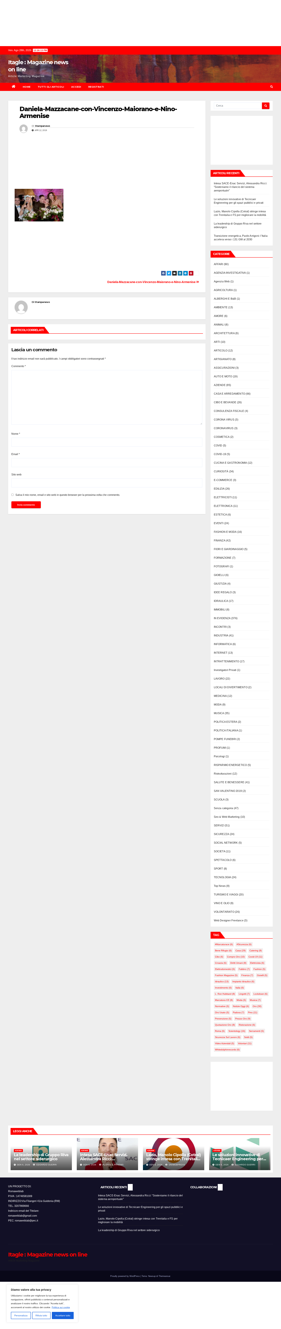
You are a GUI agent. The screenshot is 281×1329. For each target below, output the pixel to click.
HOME (27, 86)
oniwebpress (176, 1165)
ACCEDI (76, 86)
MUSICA (219, 713)
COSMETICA (222, 437)
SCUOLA (219, 799)
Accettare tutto (62, 1315)
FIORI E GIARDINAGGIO (229, 549)
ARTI (217, 342)
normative (222, 1006)
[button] (271, 86)
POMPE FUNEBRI (225, 739)
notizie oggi (241, 1006)
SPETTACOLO (223, 860)
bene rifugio (223, 950)
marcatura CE (224, 1000)
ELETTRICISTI (223, 497)
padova (238, 1012)
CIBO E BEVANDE (225, 402)
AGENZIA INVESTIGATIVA (230, 272)
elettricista (257, 963)
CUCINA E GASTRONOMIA (230, 462)
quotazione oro (225, 1025)
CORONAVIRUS (224, 428)
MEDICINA (220, 696)
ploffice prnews (113, 1165)
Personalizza (20, 1315)
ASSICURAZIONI (224, 367)
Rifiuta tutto (41, 1315)
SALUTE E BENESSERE (229, 782)
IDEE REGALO (223, 592)
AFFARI (218, 264)
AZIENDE (220, 385)
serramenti (256, 1031)
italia (239, 987)
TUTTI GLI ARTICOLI (51, 86)
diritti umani (238, 963)
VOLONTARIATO (224, 911)
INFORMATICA (223, 644)
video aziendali (224, 1043)
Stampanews (42, 125)
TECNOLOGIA (222, 877)
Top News (220, 886)
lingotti (244, 994)
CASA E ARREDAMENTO (229, 393)
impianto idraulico (243, 981)
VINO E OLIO (222, 903)
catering (255, 950)
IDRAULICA (221, 601)
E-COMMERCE (223, 480)
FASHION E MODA (225, 531)
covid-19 (255, 956)
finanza (247, 975)
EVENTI (219, 523)
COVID (218, 445)
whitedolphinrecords (227, 1049)
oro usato (222, 1012)
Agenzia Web (222, 281)
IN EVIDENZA (222, 618)
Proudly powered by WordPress (125, 1276)
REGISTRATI (96, 86)
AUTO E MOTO (223, 376)
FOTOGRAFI (221, 566)
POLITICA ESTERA (225, 721)
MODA (218, 704)
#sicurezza (244, 944)
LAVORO (219, 678)
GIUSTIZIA (220, 583)
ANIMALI (219, 324)
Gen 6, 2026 (23, 1165)
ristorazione (247, 1025)
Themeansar (164, 1276)
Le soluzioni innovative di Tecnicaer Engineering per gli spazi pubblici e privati (237, 1158)
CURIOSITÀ (221, 471)
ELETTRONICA (223, 506)
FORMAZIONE (223, 557)
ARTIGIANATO (223, 359)
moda (241, 1000)
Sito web (16, 474)
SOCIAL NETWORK (226, 842)
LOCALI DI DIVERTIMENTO (231, 687)
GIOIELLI (219, 575)
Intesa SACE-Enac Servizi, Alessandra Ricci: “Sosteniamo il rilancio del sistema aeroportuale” (240, 187)
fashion (259, 969)
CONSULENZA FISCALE (229, 411)
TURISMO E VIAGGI (226, 894)
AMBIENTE (221, 307)
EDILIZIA (219, 488)
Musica (255, 1000)
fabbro (244, 969)
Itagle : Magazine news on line (47, 1254)
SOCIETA (219, 851)
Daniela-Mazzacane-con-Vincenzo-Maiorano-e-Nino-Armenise (151, 282)
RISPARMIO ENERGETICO (230, 765)
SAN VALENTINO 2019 (228, 791)
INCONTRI (220, 626)
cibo (219, 956)
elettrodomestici (225, 969)
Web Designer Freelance (228, 920)
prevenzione (223, 1018)
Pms (252, 1012)
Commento (18, 366)
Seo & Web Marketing (227, 816)
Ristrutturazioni (223, 773)
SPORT (218, 868)
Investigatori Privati (225, 670)
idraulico (222, 981)
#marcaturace (224, 944)
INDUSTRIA (221, 635)
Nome (15, 433)
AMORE (219, 316)
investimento (223, 987)
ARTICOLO (220, 350)
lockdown (261, 994)
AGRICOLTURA (223, 290)
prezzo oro (242, 1018)
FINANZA (219, 540)
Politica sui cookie (61, 1307)
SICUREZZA (221, 834)
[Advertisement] (97, 23)
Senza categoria (223, 808)
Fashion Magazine (226, 975)
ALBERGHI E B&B (225, 298)
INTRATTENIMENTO (226, 661)
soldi (248, 1037)
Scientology (236, 1031)
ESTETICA (220, 514)
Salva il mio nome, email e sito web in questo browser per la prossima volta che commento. (67, 495)
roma (220, 1031)
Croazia (221, 963)
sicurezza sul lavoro (227, 1037)
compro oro (236, 956)
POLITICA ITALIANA (226, 730)
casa (240, 950)
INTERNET (220, 652)
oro (257, 1006)
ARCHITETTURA (224, 333)
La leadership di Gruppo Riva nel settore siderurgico (41, 1156)
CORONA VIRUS (224, 419)
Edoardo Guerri (46, 1165)
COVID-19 (220, 454)
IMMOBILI (220, 609)
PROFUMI (220, 747)
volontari (245, 1043)
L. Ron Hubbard (225, 994)
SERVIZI (219, 825)
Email (15, 454)
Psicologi (219, 756)
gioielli (262, 975)
